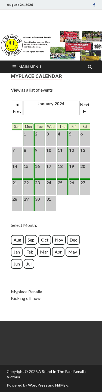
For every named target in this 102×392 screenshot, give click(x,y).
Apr (58, 251)
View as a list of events (32, 89)
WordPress (37, 385)
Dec (73, 239)
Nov (59, 239)
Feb (29, 251)
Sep (31, 239)
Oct (44, 239)
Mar (44, 251)
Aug (17, 239)
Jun (17, 263)
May (72, 251)
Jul (29, 263)
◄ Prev (17, 108)
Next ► (84, 108)
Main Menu (29, 66)
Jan (17, 251)
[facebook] (94, 4)
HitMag (61, 385)
